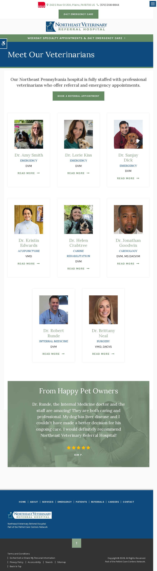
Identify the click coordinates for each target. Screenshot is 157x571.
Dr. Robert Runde (53, 335)
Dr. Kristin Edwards (29, 245)
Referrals (97, 502)
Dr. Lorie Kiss (78, 157)
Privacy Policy (16, 562)
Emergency (65, 502)
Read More (26, 173)
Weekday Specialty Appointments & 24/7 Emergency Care (75, 38)
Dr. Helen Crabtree (78, 248)
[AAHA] (41, 4)
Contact (128, 502)
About (34, 502)
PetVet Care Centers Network (33, 527)
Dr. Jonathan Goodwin (128, 245)
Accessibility (34, 562)
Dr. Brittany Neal (103, 335)
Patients (81, 502)
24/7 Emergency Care (79, 14)
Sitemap (61, 562)
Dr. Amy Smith (29, 157)
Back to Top (15, 566)
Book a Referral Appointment (78, 96)
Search (49, 562)
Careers (113, 502)
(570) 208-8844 (109, 5)
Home (22, 502)
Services (48, 502)
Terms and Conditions (19, 553)
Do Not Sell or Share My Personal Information (32, 558)
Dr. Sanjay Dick (128, 159)
